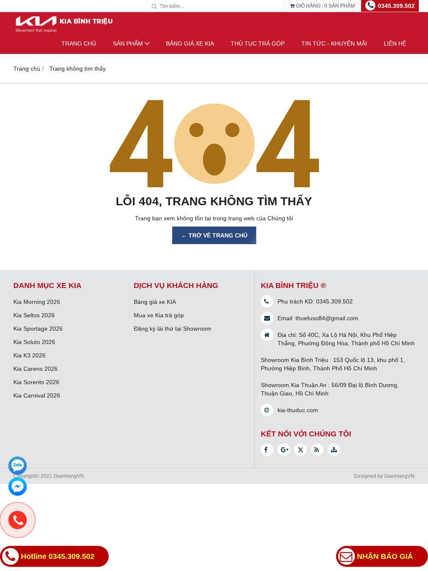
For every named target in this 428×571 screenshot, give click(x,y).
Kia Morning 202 (35, 301)
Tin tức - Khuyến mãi (334, 43)
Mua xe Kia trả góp (159, 315)
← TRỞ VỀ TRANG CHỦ (214, 235)
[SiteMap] (334, 450)
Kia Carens (28, 368)
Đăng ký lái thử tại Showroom (172, 328)
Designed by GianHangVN (384, 476)
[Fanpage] (267, 450)
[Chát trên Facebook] (17, 486)
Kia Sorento (29, 382)
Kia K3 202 (27, 355)
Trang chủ (78, 43)
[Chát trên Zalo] (17, 465)
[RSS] (317, 450)
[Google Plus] (284, 450)
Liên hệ (395, 43)
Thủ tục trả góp (258, 43)
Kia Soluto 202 (32, 342)
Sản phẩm (128, 43)
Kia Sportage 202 (36, 328)
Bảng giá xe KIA (190, 43)
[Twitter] (300, 450)
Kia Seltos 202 (32, 315)
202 (49, 368)
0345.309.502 (396, 6)
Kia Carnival (30, 395)
